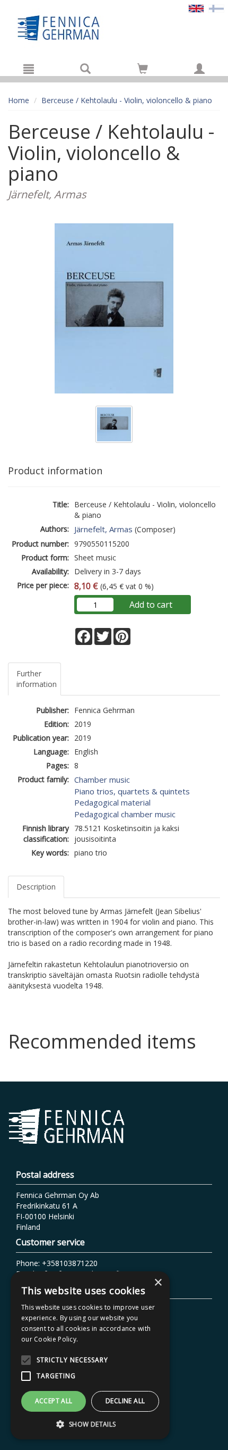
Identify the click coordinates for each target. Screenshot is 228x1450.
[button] (90, 1424)
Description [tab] (36, 887)
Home (18, 100)
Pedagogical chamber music (125, 814)
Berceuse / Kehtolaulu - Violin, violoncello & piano (126, 100)
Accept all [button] (54, 1400)
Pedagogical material (112, 802)
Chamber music (102, 779)
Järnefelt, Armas (103, 529)
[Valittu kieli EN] (196, 8)
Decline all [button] (125, 1400)
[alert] (90, 1355)
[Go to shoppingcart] (143, 69)
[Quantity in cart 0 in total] (143, 70)
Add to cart (150, 604)
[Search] (85, 69)
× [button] (158, 1283)
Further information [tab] (36, 678)
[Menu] (29, 69)
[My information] (199, 69)
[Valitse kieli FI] (216, 8)
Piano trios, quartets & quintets (132, 791)
